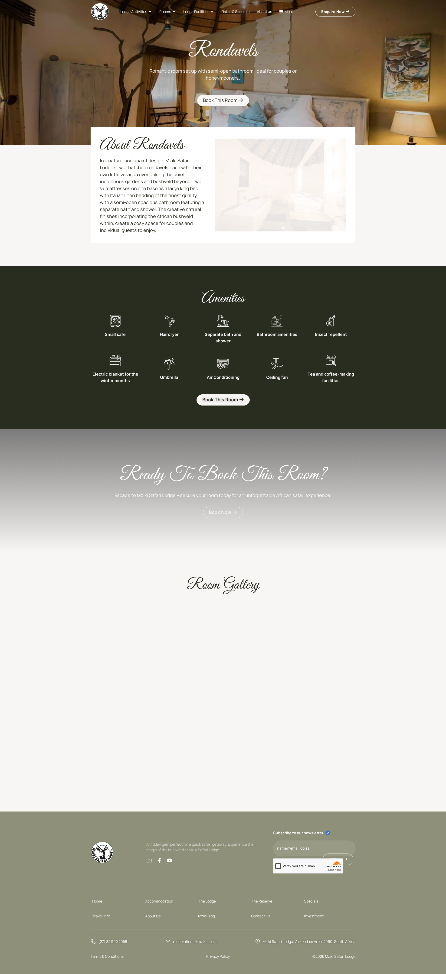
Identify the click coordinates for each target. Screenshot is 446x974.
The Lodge (207, 901)
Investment (314, 916)
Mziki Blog (206, 916)
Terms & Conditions (107, 956)
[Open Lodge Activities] (150, 11)
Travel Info (101, 916)
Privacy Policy (218, 956)
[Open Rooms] (174, 11)
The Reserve (261, 901)
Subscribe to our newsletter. (298, 832)
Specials (311, 901)
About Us (153, 916)
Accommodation (159, 901)
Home (97, 901)
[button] (274, 228)
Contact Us (260, 916)
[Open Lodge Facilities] (212, 11)
